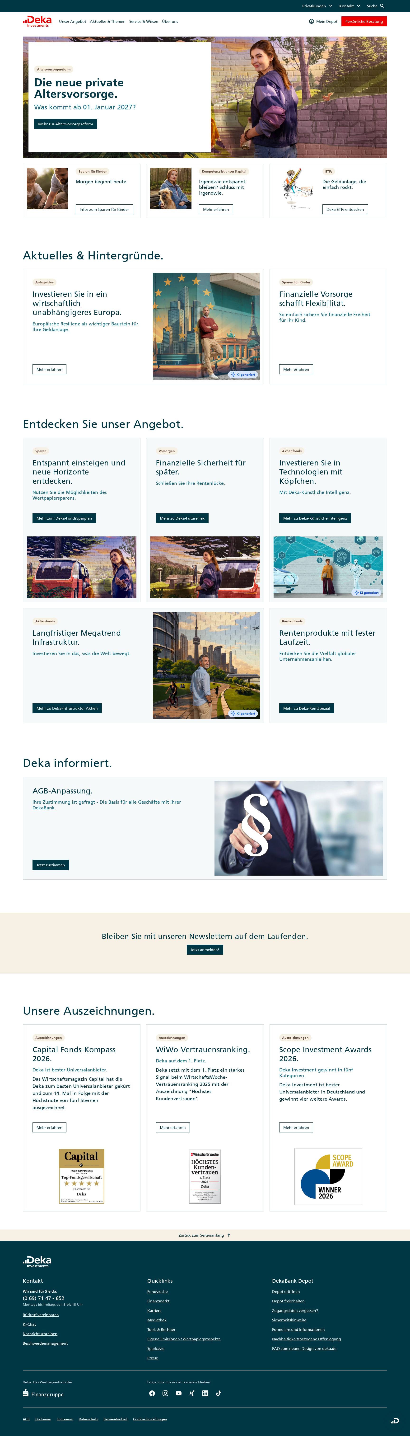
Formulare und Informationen (298, 1329)
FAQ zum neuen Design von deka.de (304, 1348)
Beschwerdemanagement (45, 1343)
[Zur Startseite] (37, 21)
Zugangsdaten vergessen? (295, 1310)
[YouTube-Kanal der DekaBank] (178, 1393)
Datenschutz (88, 1419)
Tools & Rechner (161, 1329)
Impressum (65, 1419)
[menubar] (343, 6)
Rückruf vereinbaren (41, 1314)
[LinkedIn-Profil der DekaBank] (205, 1393)
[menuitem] (317, 6)
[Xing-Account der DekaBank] (192, 1393)
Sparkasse (155, 1348)
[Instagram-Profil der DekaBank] (165, 1393)
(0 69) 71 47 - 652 (44, 1298)
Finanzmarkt (158, 1301)
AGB (26, 1419)
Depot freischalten (288, 1301)
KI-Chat (29, 1324)
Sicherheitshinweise (289, 1320)
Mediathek (157, 1320)
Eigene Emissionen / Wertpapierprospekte (184, 1339)
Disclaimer (43, 1419)
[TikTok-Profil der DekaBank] (218, 1393)
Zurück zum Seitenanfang (205, 1235)
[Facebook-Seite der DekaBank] (152, 1393)
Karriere (154, 1310)
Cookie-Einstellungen (150, 1419)
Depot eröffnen (286, 1291)
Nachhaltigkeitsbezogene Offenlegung (306, 1339)
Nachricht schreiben (40, 1333)
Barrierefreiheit (115, 1419)
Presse (152, 1358)
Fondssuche (157, 1291)
